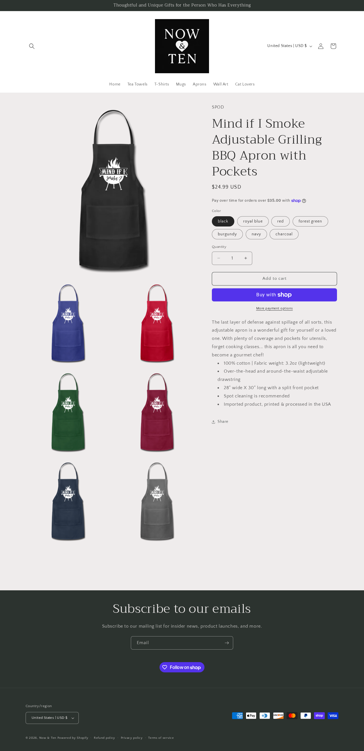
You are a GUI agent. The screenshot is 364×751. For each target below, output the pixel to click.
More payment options (274, 308)
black (223, 221)
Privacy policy (132, 738)
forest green (310, 221)
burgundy (227, 234)
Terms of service (161, 738)
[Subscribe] (226, 643)
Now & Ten (47, 738)
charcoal (284, 234)
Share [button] (223, 421)
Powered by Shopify (72, 738)
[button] (32, 46)
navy (256, 234)
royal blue (253, 221)
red (280, 221)
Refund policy (104, 738)
